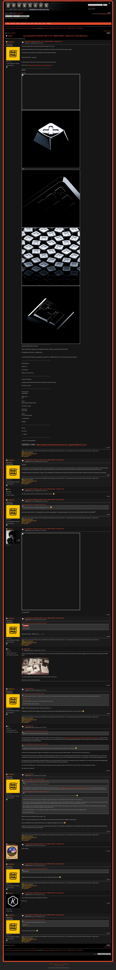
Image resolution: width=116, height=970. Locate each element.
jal (8, 649)
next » (109, 30)
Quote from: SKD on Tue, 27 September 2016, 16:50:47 (34, 504)
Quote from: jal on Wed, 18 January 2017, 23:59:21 (33, 778)
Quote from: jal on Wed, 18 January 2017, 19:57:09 (33, 693)
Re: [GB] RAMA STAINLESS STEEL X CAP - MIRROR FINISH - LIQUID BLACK (44, 460)
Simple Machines (65, 963)
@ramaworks (28, 454)
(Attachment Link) (26, 698)
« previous (105, 30)
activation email (16, 14)
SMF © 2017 (58, 963)
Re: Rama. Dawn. (29, 688)
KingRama (45, 28)
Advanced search (91, 6)
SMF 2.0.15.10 (52, 963)
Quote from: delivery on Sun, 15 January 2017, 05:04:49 (34, 622)
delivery (10, 529)
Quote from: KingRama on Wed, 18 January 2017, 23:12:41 (35, 730)
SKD (9, 489)
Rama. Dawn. (27, 648)
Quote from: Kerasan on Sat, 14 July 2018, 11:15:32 (33, 919)
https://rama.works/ (29, 452)
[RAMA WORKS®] (7, 67)
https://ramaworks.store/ (31, 453)
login (17, 13)
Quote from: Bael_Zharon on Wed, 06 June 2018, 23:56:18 (34, 868)
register (21, 13)
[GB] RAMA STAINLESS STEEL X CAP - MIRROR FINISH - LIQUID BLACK (43, 41)
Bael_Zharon (12, 844)
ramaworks (26, 456)
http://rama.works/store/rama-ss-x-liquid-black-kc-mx (39, 65)
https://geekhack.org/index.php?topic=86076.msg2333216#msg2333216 (81, 737)
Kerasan (10, 893)
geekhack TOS (104, 13)
